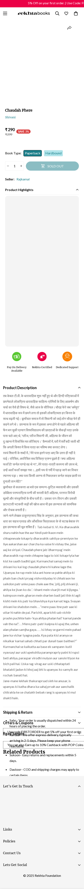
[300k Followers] (8, 875)
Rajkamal (23, 179)
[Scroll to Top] (77, 867)
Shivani (10, 117)
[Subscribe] (76, 808)
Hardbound (53, 153)
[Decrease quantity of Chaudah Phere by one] (7, 165)
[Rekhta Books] (34, 13)
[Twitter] (32, 875)
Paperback (32, 153)
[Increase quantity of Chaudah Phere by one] (21, 165)
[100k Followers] (20, 875)
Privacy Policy (42, 819)
